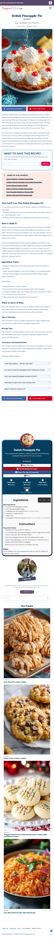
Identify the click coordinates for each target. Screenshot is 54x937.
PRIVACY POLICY (36, 928)
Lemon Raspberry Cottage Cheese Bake (19, 179)
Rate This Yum (28, 465)
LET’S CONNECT (26, 928)
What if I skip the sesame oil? (15, 389)
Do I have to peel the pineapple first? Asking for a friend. (25, 370)
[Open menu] (50, 8)
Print (28, 476)
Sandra (23, 26)
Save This (46, 163)
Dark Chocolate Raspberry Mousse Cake (19, 192)
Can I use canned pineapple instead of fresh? (21, 376)
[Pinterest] (50, 2)
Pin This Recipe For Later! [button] (28, 469)
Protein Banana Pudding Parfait (17, 185)
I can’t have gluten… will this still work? (19, 363)
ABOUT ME (5, 928)
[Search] (48, 598)
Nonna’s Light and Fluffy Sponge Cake (19, 195)
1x (40, 500)
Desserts (27, 19)
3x (48, 500)
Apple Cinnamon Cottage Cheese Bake (19, 189)
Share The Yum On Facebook (28, 472)
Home (16, 23)
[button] (23, 459)
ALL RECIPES (23, 23)
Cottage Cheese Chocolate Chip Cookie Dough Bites (24, 182)
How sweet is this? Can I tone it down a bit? (20, 382)
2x (44, 500)
